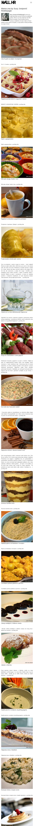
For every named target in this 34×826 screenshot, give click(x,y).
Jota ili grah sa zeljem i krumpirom (11, 59)
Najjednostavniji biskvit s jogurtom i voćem (13, 99)
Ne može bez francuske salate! (10, 407)
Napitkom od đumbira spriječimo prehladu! (13, 219)
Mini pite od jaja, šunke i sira (9, 179)
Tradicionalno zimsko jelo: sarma (11, 259)
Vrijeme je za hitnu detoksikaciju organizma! (14, 312)
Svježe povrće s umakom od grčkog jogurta (14, 710)
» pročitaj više (12, 64)
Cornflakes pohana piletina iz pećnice (12, 583)
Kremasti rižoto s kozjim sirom (10, 790)
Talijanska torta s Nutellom (9, 750)
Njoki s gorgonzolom (7, 139)
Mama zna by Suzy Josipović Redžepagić (14, 9)
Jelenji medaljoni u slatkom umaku (11, 623)
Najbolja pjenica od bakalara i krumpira (12, 543)
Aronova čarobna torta (7, 503)
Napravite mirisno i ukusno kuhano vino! (13, 450)
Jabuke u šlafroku (6, 665)
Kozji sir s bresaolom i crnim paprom (12, 355)
